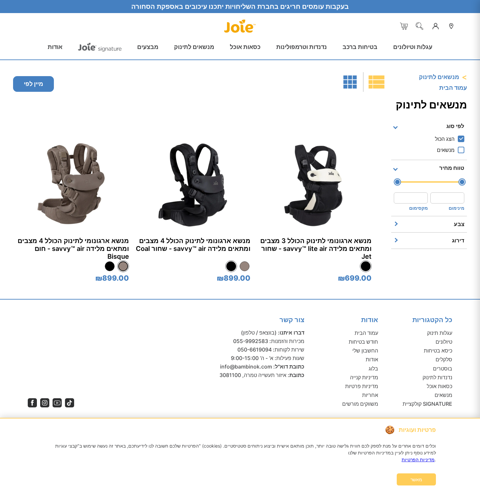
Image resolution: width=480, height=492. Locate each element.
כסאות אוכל (245, 46)
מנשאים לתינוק (194, 46)
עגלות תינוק (439, 333)
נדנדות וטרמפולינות (301, 46)
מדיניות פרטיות (361, 386)
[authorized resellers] (451, 26)
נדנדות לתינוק (437, 377)
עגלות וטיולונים (412, 46)
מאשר (416, 479)
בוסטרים (442, 368)
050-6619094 (254, 349)
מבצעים (147, 46)
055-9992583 (250, 341)
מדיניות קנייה (364, 377)
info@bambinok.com (246, 366)
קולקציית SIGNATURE (427, 404)
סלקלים (444, 359)
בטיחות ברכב (360, 46)
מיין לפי (33, 83)
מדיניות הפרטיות (418, 459)
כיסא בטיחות (438, 350)
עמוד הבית (453, 87)
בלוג (373, 368)
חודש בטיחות (363, 341)
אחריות (370, 395)
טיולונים (444, 341)
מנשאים (443, 395)
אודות (55, 46)
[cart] (403, 26)
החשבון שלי (365, 350)
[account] (435, 26)
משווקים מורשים (360, 404)
